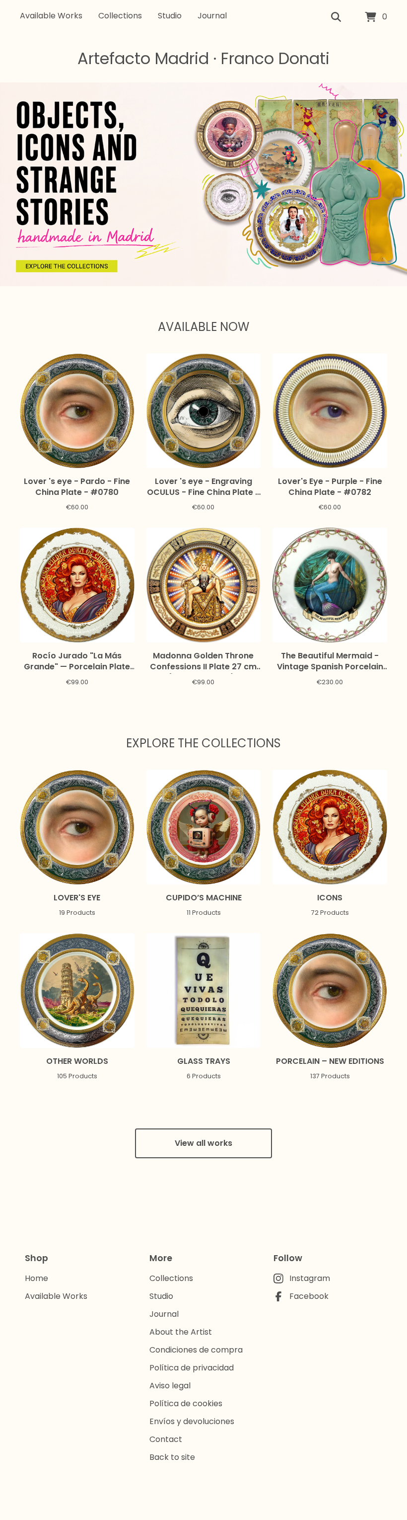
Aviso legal (170, 1385)
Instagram (309, 1278)
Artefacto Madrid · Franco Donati (203, 58)
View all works (203, 1143)
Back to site (172, 1457)
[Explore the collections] (67, 265)
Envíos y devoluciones (191, 1421)
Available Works (51, 15)
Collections (120, 15)
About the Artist (180, 1332)
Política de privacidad (191, 1367)
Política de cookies (185, 1403)
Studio (170, 15)
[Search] (336, 17)
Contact (165, 1439)
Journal (212, 15)
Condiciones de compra (196, 1350)
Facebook (309, 1296)
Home (36, 1278)
